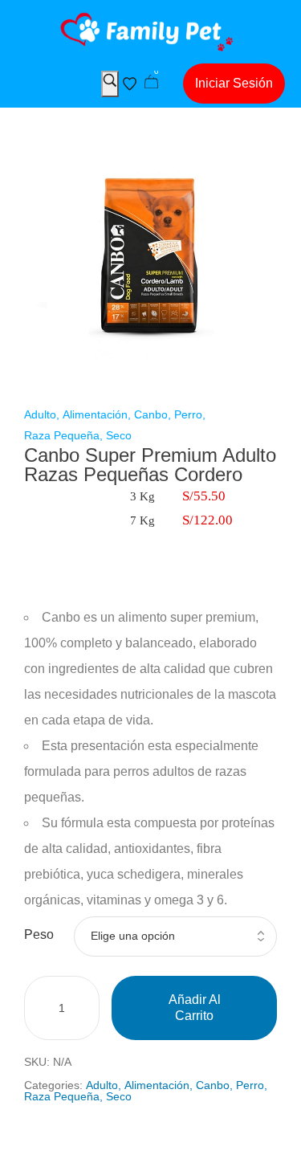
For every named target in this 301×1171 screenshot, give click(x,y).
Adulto (40, 414)
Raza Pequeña (62, 435)
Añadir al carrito (195, 1007)
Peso (39, 934)
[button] (234, 83)
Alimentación (95, 414)
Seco (119, 435)
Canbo (151, 414)
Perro (188, 414)
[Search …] (110, 84)
